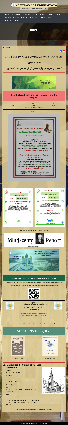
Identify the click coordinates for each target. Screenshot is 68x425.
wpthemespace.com (43, 423)
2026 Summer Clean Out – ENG (50, 184)
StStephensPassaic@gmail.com (34, 317)
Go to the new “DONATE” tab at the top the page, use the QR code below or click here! (34, 285)
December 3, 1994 (50, 358)
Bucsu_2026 (34, 111)
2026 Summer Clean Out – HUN (17, 184)
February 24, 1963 (18, 358)
